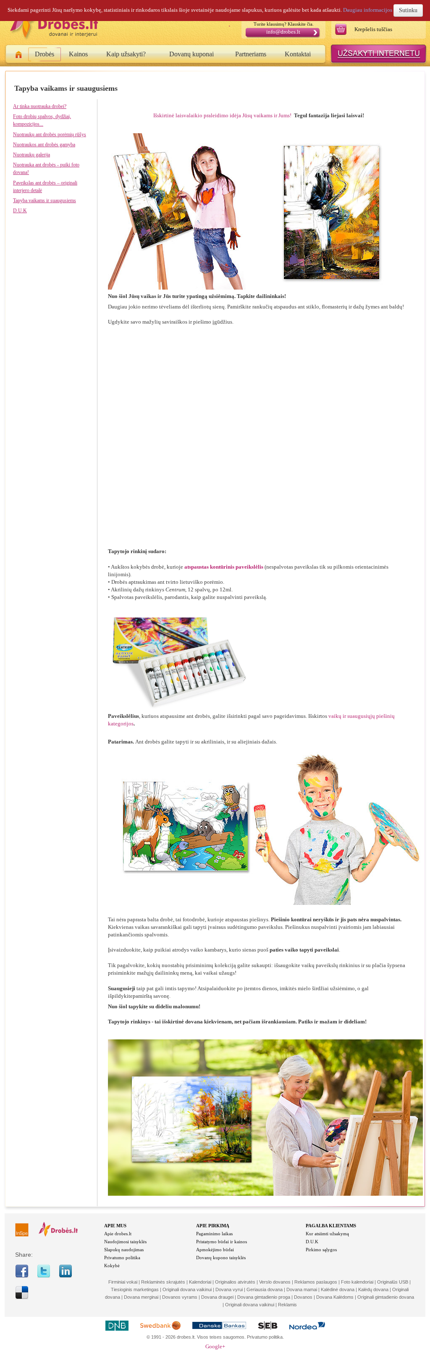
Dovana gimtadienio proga (263, 1297)
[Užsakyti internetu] (378, 63)
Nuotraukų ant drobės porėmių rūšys (49, 134)
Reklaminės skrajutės (163, 1281)
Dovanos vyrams (179, 1297)
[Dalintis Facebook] (22, 1276)
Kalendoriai (200, 1281)
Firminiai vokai (122, 1281)
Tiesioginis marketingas (135, 1289)
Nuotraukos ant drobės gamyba (44, 145)
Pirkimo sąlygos (321, 1249)
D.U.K (20, 211)
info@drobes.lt (283, 32)
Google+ (215, 1346)
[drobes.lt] (58, 1234)
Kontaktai (298, 54)
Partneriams (250, 54)
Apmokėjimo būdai (215, 1249)
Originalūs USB (392, 1281)
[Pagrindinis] (18, 56)
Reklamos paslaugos (315, 1281)
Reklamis (287, 1304)
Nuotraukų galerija (31, 155)
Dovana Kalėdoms (335, 1297)
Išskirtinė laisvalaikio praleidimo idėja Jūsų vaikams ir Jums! (223, 115)
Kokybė (112, 1265)
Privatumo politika (122, 1257)
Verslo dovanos (275, 1281)
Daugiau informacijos (367, 10)
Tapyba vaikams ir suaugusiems (44, 200)
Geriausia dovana (264, 1289)
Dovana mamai (301, 1289)
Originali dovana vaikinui (187, 1289)
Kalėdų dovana (373, 1289)
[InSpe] (22, 1234)
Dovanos (303, 1297)
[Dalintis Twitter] (43, 1276)
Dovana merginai (141, 1297)
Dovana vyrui (229, 1289)
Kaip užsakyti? (126, 54)
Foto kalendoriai (357, 1281)
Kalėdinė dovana (337, 1289)
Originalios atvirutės (235, 1281)
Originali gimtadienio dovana (385, 1297)
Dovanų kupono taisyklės (221, 1257)
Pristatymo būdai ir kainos (221, 1241)
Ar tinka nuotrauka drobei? (39, 106)
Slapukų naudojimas (124, 1249)
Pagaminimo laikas (214, 1233)
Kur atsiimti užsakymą (327, 1233)
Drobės (44, 54)
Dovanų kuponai (191, 54)
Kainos (78, 54)
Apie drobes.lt (117, 1233)
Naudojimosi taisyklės (125, 1241)
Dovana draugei (217, 1297)
